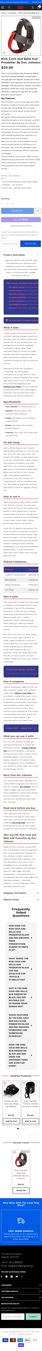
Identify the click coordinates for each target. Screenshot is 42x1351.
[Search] (9, 7)
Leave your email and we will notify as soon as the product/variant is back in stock (20, 235)
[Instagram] (6, 1276)
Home (3, 13)
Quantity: (5, 199)
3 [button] (24, 1128)
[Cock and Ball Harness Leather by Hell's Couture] (31, 1090)
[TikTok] (11, 1276)
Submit (33, 1317)
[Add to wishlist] (5, 1083)
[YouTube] (16, 1276)
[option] (21, 36)
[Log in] (33, 7)
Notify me (21, 1190)
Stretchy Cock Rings (12, 387)
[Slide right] (38, 1226)
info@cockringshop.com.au (20, 1266)
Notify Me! (30, 244)
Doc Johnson (14, 176)
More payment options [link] (21, 225)
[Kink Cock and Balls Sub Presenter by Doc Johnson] (21, 1159)
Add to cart (11, 1121)
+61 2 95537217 (16, 1262)
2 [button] (21, 1128)
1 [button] (18, 1128)
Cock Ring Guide (18, 823)
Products (12, 13)
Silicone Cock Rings (23, 693)
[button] (34, 54)
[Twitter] (22, 1276)
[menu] (2, 7)
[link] (38, 211)
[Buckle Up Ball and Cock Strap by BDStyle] (11, 1090)
